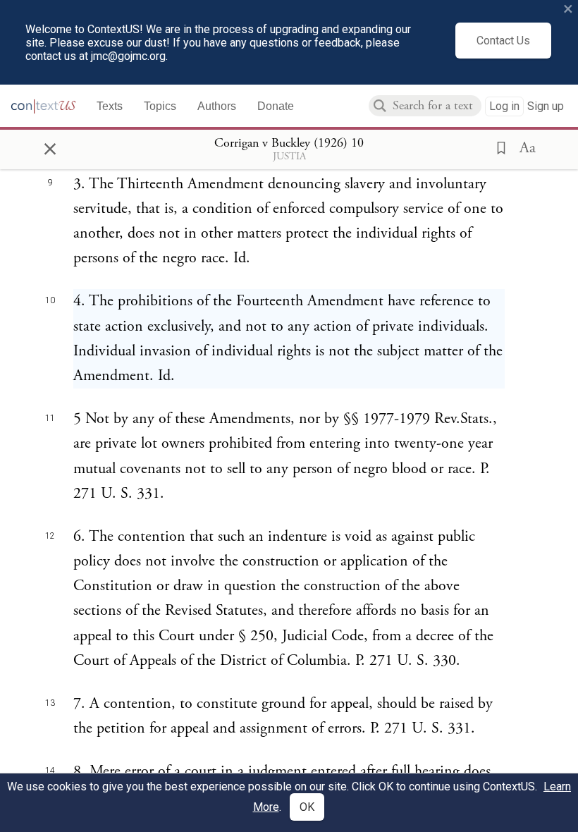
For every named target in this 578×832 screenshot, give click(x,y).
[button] (497, 146)
